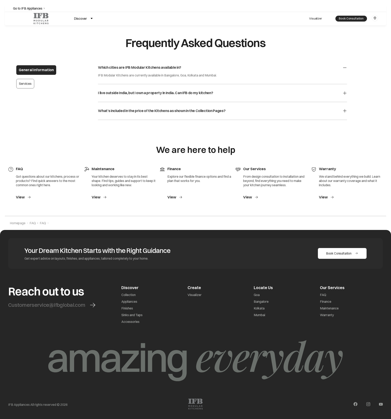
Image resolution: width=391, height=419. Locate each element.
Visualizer (315, 18)
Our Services (332, 287)
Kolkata (259, 308)
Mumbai (259, 315)
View (20, 197)
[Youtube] (381, 404)
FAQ (323, 295)
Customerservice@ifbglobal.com (46, 305)
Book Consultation (351, 18)
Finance (325, 301)
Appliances (129, 301)
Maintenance (329, 308)
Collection (128, 295)
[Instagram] (368, 404)
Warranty (327, 315)
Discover (80, 18)
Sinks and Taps (132, 315)
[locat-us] (375, 18)
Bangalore (261, 301)
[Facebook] (356, 404)
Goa (257, 295)
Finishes (127, 308)
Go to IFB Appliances (27, 8)
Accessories (130, 322)
